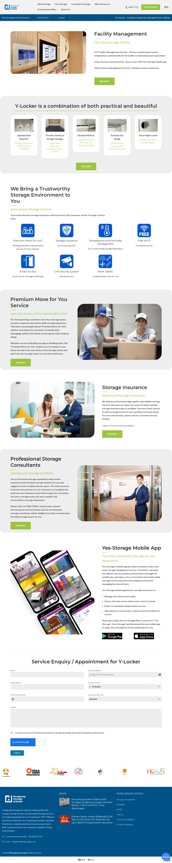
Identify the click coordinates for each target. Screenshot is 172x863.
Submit (17, 753)
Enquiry (104, 81)
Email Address (15, 683)
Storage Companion (126, 799)
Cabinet (166, 17)
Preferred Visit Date (18, 695)
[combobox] (125, 686)
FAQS (119, 809)
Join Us (120, 814)
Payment (121, 804)
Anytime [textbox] (93, 699)
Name (13, 670)
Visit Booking (150, 7)
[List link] (28, 836)
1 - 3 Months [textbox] (95, 686)
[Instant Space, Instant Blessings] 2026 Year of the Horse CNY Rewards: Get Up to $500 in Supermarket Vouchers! (91, 819)
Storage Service (154, 17)
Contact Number (94, 670)
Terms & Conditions (126, 819)
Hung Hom (141, 17)
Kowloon (131, 17)
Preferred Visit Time (95, 695)
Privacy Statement (125, 824)
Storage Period (93, 683)
